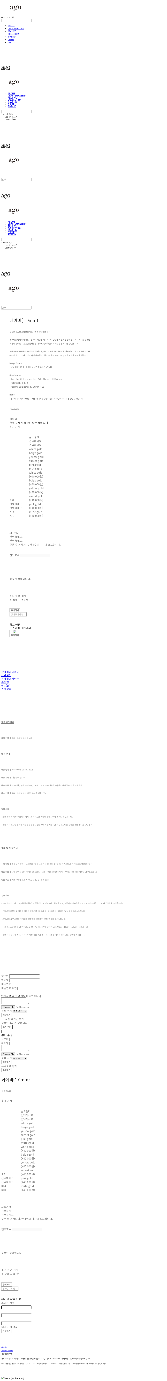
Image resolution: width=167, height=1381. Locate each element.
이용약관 (4, 1347)
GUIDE (11, 39)
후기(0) (5, 682)
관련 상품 (6, 689)
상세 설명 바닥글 (10, 678)
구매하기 (7, 1070)
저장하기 (7, 1015)
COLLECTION (14, 34)
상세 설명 (6, 675)
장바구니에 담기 (10, 1288)
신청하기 (7, 1331)
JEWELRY (12, 36)
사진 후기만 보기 (14, 1019)
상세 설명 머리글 (10, 671)
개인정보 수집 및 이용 (13, 996)
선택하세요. (16, 504)
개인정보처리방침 (7, 1350)
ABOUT (11, 25)
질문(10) (5, 685)
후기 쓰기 (7, 1027)
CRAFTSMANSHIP (16, 28)
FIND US (11, 42)
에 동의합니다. (21, 996)
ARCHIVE (12, 31)
